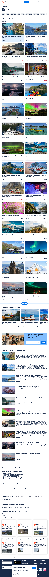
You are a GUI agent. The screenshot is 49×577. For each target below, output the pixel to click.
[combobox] (15, 2)
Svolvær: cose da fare (18, 557)
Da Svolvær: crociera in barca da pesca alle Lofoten (10, 475)
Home (2, 557)
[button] (13, 32)
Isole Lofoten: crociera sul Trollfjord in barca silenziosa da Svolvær (8, 521)
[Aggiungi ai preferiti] (23, 24)
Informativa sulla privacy (15, 346)
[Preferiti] (38, 1)
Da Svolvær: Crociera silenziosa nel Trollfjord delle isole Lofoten (12, 474)
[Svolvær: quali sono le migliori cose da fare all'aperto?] (46, 488)
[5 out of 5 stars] (8, 523)
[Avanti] (47, 319)
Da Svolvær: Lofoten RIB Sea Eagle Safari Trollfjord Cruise (11, 476)
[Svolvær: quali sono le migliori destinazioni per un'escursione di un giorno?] (46, 484)
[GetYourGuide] (3, 2)
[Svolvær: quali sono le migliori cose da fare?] (46, 471)
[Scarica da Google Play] (17, 562)
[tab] (8, 496)
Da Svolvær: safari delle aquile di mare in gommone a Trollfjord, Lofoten (14, 478)
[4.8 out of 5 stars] (4, 517)
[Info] (5, 21)
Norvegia (6, 557)
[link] (13, 32)
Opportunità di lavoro (36, 564)
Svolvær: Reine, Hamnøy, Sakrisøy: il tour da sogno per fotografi (13, 477)
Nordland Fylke (11, 557)
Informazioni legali (25, 563)
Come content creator (42, 563)
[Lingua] (42, 2)
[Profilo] (45, 1)
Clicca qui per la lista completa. (24, 507)
